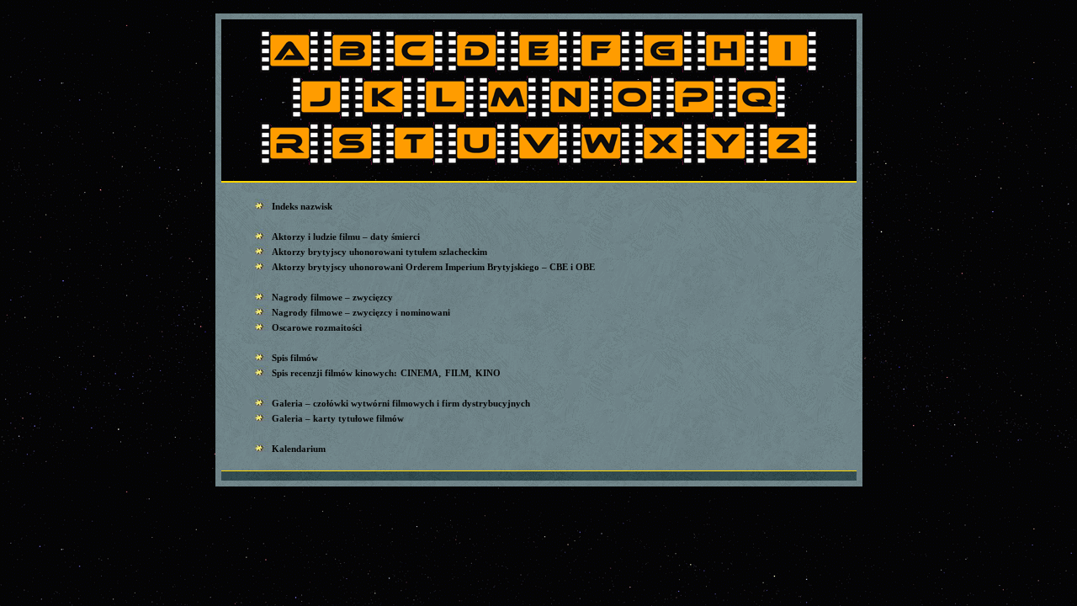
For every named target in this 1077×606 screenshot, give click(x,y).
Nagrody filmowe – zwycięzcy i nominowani (361, 312)
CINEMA (419, 373)
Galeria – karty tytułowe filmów (338, 418)
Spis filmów (295, 358)
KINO (488, 373)
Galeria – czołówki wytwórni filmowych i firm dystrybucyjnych (401, 403)
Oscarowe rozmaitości (317, 327)
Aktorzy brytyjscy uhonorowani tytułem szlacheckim (379, 252)
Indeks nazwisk (302, 206)
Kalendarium (299, 449)
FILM (457, 373)
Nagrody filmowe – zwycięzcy (332, 297)
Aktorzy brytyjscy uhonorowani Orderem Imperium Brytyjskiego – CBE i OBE (433, 267)
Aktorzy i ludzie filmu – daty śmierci (346, 236)
